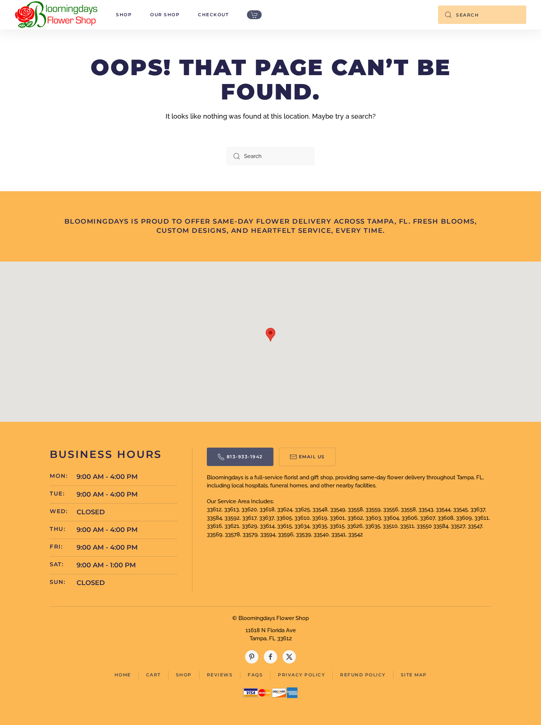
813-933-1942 (245, 456)
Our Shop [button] (165, 14)
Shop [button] (124, 14)
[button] (270, 335)
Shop (184, 674)
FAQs (255, 674)
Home (122, 674)
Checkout (213, 14)
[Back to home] (56, 14)
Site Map (414, 674)
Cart (153, 674)
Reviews (220, 674)
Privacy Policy (301, 674)
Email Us (312, 456)
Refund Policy (363, 674)
